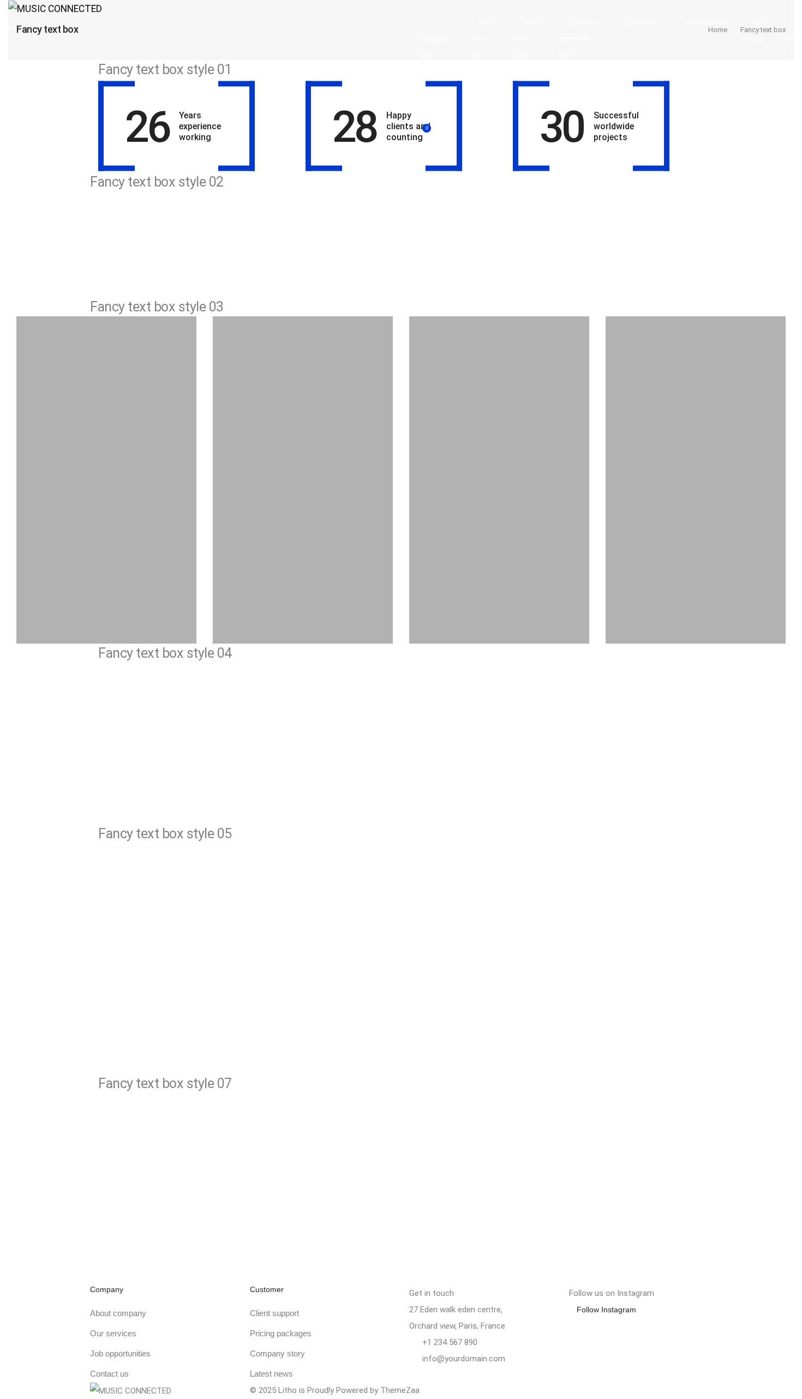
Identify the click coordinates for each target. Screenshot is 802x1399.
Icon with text (482, 38)
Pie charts (754, 30)
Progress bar (434, 46)
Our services (113, 1333)
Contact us (109, 1373)
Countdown (704, 21)
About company (118, 1313)
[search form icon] (606, 102)
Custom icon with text (577, 38)
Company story (277, 1353)
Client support (274, 1313)
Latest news (271, 1373)
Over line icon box (526, 46)
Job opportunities (120, 1353)
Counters (640, 21)
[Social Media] (572, 1390)
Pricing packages (281, 1333)
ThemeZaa (400, 1390)
